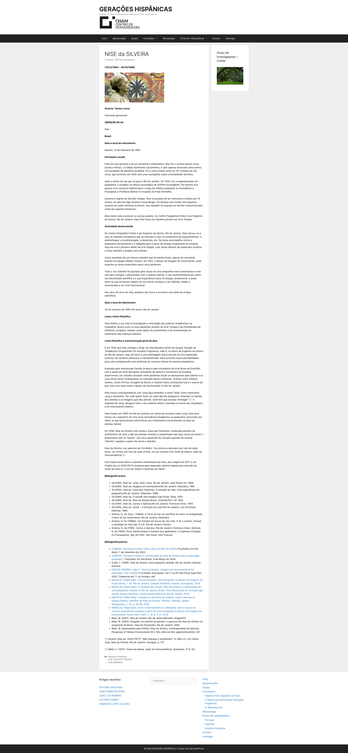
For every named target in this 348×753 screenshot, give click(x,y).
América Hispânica (215, 728)
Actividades (148, 38)
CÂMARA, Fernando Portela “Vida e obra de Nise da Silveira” (145, 548)
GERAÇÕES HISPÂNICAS (135, 9)
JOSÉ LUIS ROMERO (110, 695)
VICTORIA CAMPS (109, 699)
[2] (123, 455)
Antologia (230, 38)
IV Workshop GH (214, 707)
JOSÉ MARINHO (115, 662)
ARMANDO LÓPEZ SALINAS (114, 704)
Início (104, 38)
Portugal (209, 720)
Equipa (134, 38)
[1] (190, 399)
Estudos (216, 38)
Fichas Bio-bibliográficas (192, 38)
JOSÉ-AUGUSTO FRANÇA (120, 659)
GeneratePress (196, 748)
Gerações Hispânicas (117, 656)
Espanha (209, 724)
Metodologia (169, 38)
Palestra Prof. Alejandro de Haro (222, 695)
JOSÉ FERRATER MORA (112, 691)
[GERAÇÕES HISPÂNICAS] (119, 22)
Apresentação (119, 38)
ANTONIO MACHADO (110, 687)
